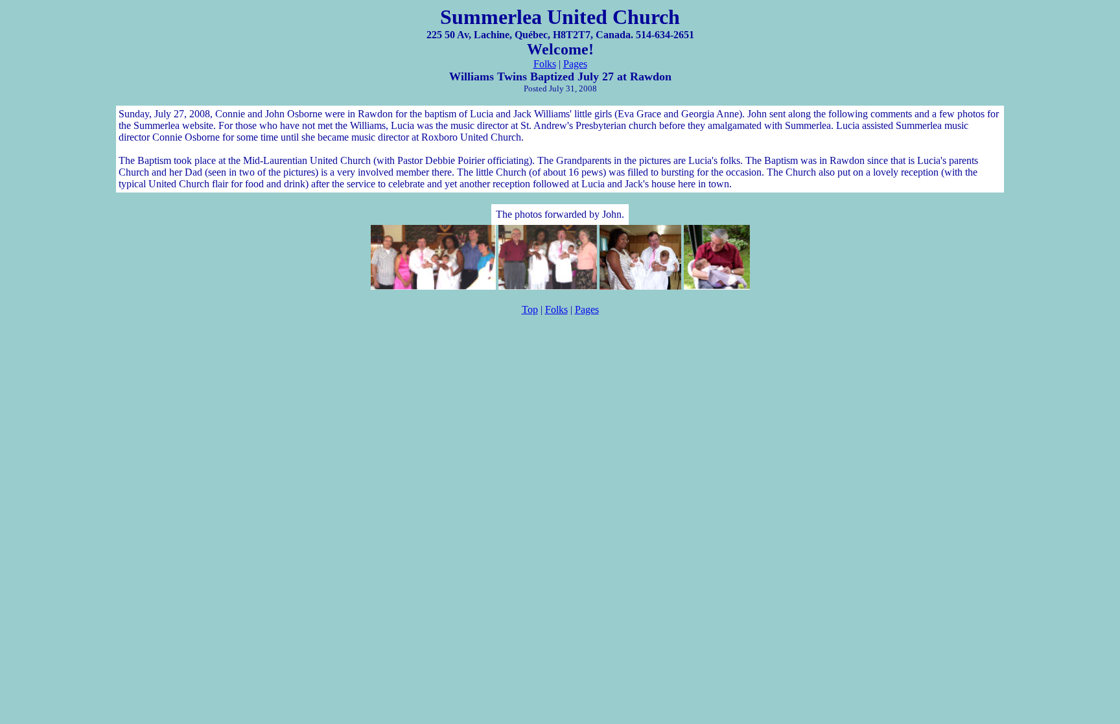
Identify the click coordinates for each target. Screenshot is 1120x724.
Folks (544, 63)
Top (530, 309)
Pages (575, 63)
